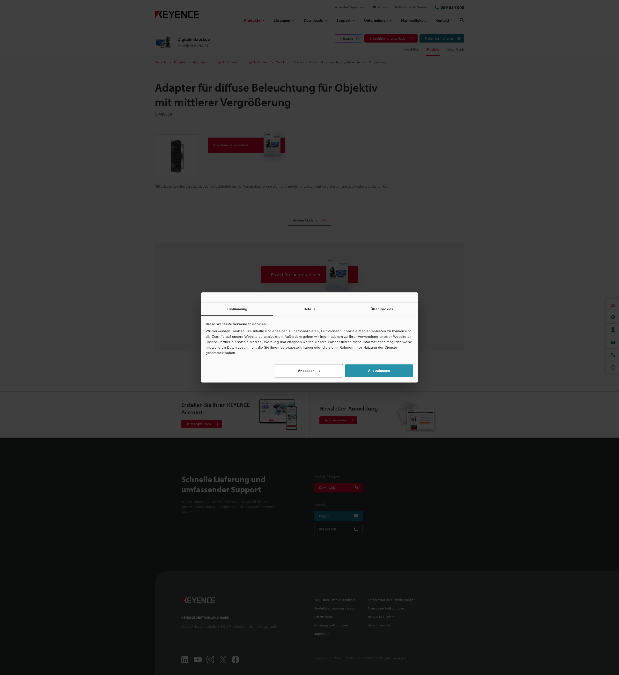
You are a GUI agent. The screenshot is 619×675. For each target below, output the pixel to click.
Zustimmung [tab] (237, 309)
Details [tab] (309, 309)
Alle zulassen (379, 371)
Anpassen (306, 371)
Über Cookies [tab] (382, 309)
